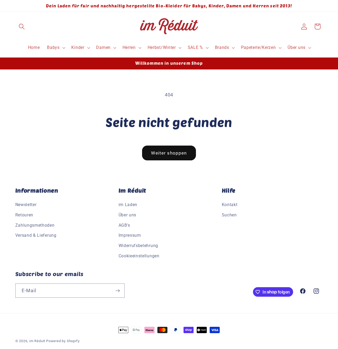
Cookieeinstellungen (139, 255)
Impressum (130, 235)
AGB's (124, 225)
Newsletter (26, 204)
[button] (22, 26)
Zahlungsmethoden (35, 225)
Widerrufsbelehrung (138, 245)
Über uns (128, 214)
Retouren (24, 214)
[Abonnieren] (117, 290)
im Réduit (37, 341)
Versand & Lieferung (36, 235)
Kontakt (230, 204)
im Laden (128, 204)
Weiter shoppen (169, 153)
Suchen (229, 214)
